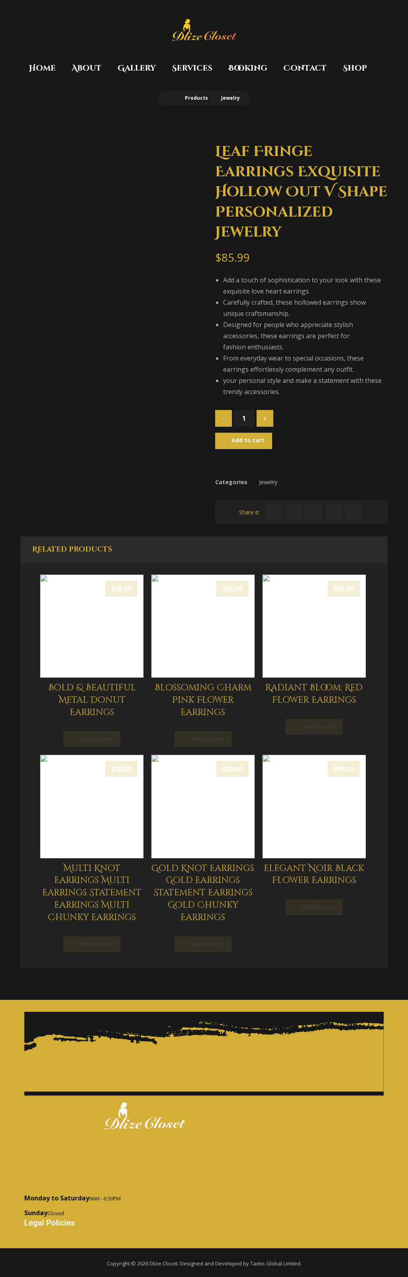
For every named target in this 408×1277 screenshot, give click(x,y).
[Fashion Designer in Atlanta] (204, 30)
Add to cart (247, 440)
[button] (274, 512)
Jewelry (268, 482)
